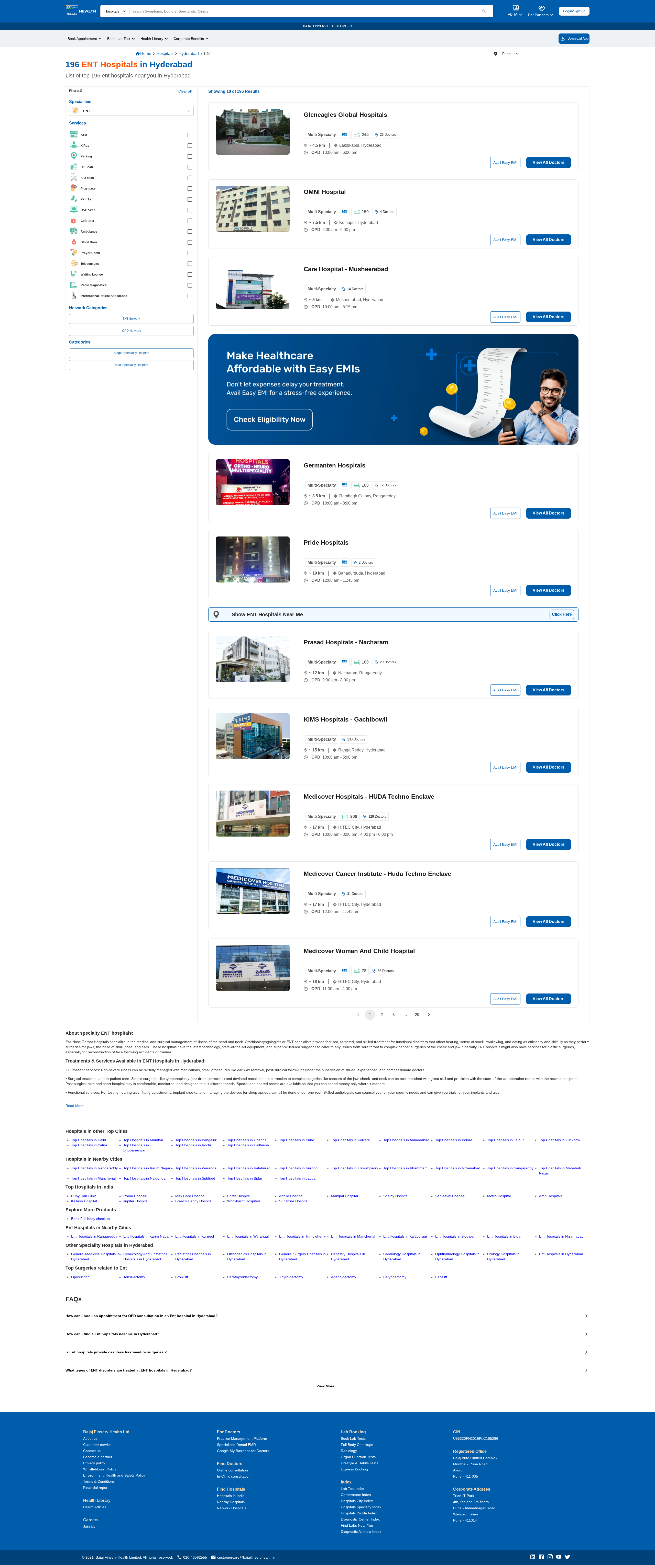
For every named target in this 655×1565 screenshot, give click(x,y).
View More (325, 1386)
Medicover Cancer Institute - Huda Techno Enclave (377, 873)
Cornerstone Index (356, 1495)
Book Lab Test (118, 39)
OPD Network (131, 331)
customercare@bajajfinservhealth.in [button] (246, 1557)
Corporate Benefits (188, 39)
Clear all (185, 91)
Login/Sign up (574, 11)
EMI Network (131, 319)
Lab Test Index (353, 1489)
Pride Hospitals (326, 542)
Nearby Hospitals (231, 1502)
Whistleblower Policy (99, 1469)
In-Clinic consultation (233, 1476)
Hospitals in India (231, 1496)
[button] (534, 1557)
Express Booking (354, 1469)
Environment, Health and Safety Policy (114, 1475)
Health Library (151, 39)
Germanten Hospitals (334, 465)
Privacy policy (94, 1463)
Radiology (349, 1451)
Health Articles (94, 1507)
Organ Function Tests (358, 1457)
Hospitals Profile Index (359, 1513)
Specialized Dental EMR (236, 1445)
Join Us (89, 1526)
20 (417, 1014)
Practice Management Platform (242, 1438)
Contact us (92, 1451)
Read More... (76, 1106)
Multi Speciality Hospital (131, 365)
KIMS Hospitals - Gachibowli (345, 719)
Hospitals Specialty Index (361, 1507)
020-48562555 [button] (195, 1557)
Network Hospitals (231, 1508)
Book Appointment (82, 39)
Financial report (95, 1488)
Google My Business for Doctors (243, 1451)
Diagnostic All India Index (361, 1531)
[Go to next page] (429, 1015)
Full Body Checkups (357, 1445)
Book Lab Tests (353, 1438)
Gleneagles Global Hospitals (345, 114)
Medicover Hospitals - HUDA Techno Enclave (369, 796)
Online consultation (232, 1470)
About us (90, 1438)
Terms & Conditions (99, 1481)
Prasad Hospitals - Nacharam (346, 642)
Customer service (97, 1445)
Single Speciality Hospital (131, 353)
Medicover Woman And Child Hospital (359, 950)
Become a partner (97, 1457)
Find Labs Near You (357, 1525)
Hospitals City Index (357, 1501)
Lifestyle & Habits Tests (359, 1463)
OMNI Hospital (325, 191)
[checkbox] (132, 135)
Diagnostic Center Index (360, 1519)
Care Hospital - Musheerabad (346, 269)
